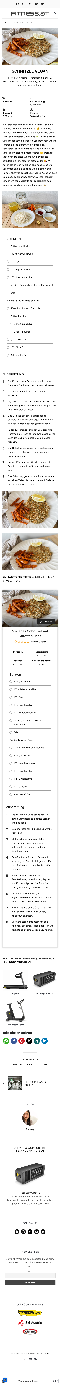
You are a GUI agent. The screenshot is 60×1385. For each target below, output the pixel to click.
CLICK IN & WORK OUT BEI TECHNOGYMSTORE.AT (30, 1149)
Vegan (26, 85)
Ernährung (31, 81)
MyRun (15, 993)
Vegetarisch (37, 85)
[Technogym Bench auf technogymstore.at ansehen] (44, 979)
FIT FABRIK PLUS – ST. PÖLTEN (36, 1083)
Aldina (24, 77)
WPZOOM (45, 1354)
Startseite (8, 23)
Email (30, 1271)
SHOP (55, 1381)
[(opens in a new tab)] (30, 1173)
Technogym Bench (44, 993)
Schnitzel (32, 1064)
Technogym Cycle (15, 1024)
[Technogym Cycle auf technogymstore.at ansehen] (15, 1010)
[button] (4, 13)
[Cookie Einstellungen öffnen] (5, 1381)
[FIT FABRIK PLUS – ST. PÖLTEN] (15, 1083)
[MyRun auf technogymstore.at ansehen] (15, 979)
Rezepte (43, 81)
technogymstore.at (17, 962)
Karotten (17, 1064)
